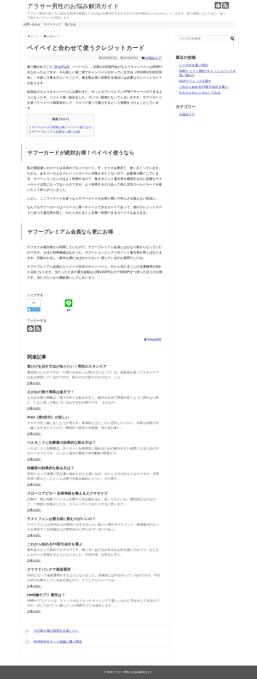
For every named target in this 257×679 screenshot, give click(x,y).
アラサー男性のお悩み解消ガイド (73, 6)
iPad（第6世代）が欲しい (48, 417)
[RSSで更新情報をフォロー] (225, 5)
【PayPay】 (61, 66)
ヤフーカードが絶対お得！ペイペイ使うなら (60, 127)
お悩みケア (153, 58)
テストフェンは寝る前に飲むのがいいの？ (61, 519)
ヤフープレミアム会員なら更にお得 (54, 131)
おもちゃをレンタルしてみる (200, 92)
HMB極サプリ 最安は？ (46, 595)
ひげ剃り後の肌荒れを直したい (56, 630)
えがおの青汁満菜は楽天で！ (50, 392)
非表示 (64, 119)
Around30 (154, 339)
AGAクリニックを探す (195, 81)
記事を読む (34, 383)
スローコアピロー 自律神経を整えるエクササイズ (67, 493)
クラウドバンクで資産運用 (48, 569)
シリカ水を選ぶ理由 (193, 65)
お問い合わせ (31, 24)
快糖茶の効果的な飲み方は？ (50, 468)
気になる (70, 24)
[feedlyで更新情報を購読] (218, 5)
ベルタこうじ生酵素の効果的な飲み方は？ (61, 442)
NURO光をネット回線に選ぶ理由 (58, 641)
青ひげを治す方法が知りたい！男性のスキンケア (67, 366)
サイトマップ (52, 24)
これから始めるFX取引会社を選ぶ (54, 544)
